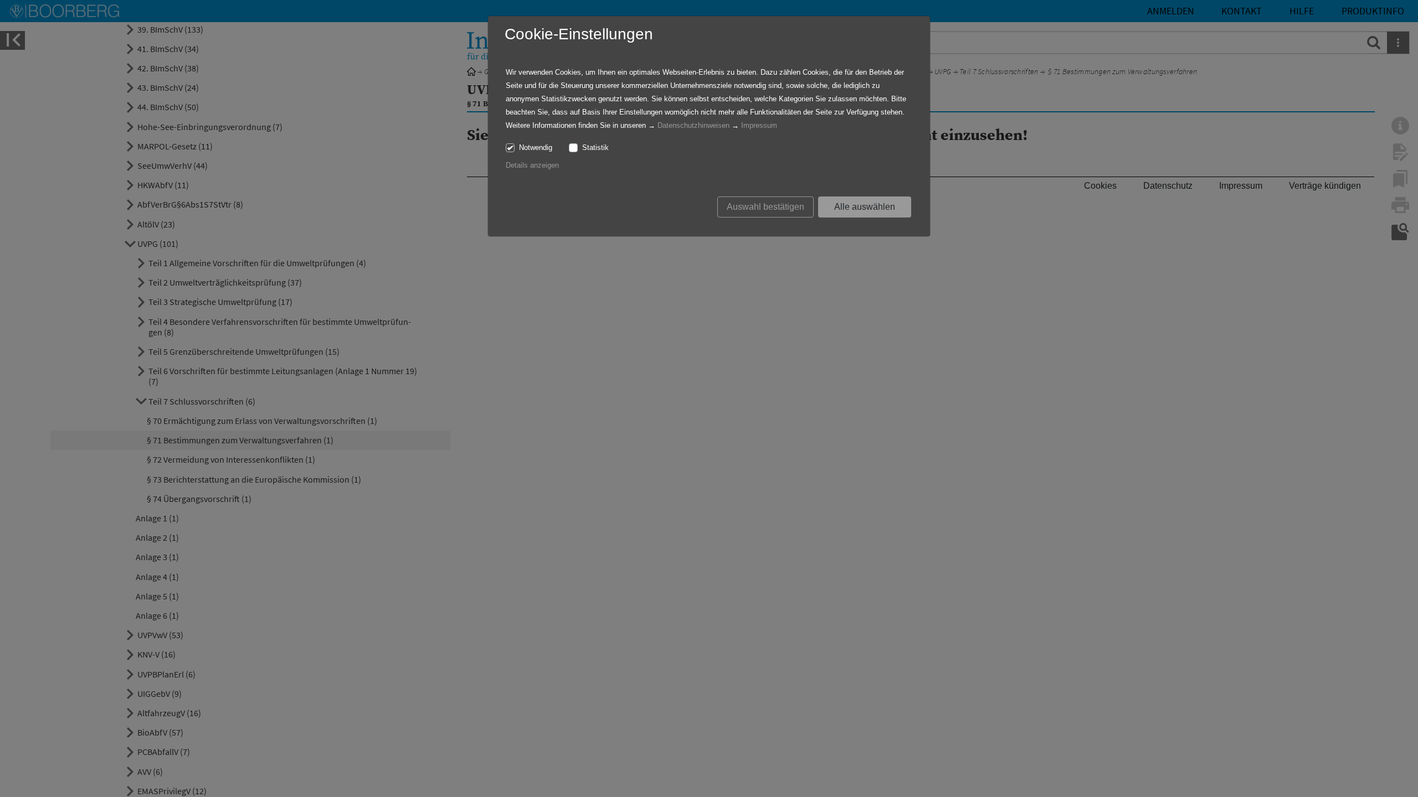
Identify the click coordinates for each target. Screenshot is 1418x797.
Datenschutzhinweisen (693, 125)
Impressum (759, 125)
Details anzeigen (532, 165)
